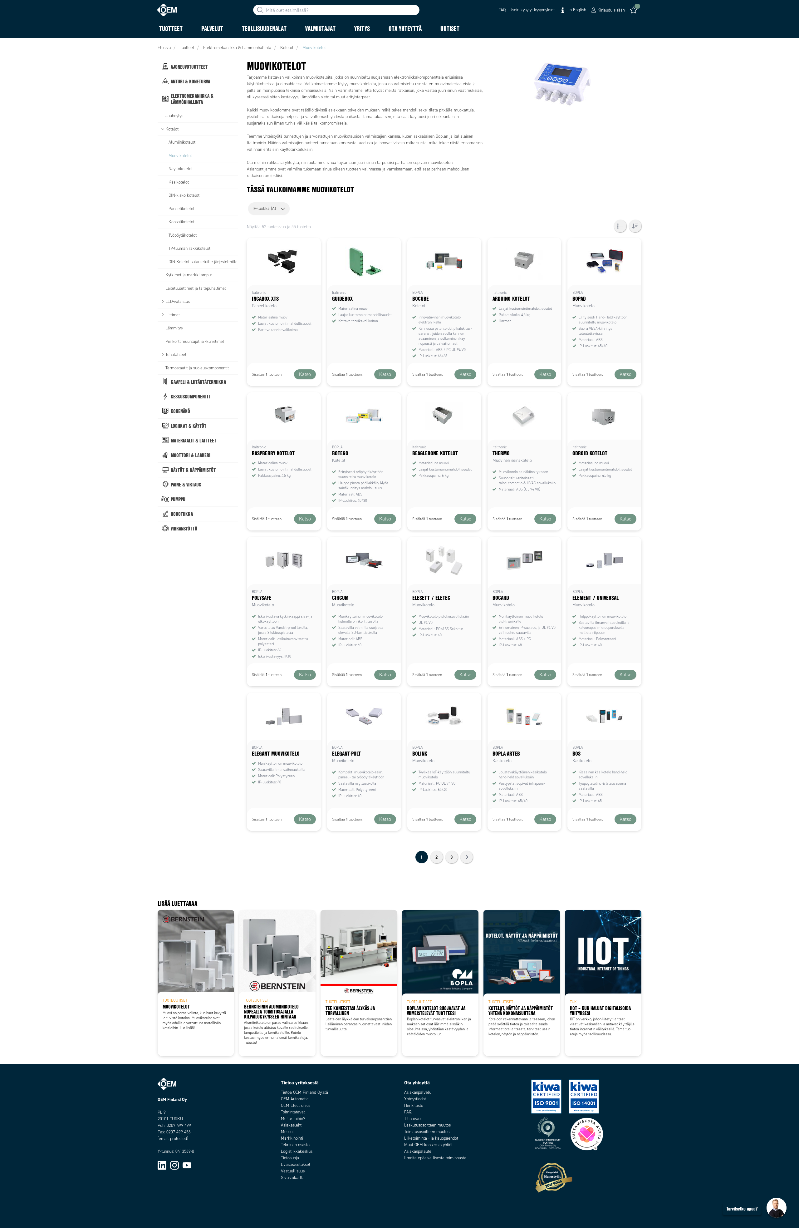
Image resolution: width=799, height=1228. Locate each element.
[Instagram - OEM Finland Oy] (174, 1165)
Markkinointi (292, 1138)
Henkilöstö (413, 1105)
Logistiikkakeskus (296, 1151)
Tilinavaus (413, 1118)
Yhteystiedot (415, 1099)
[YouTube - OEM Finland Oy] (187, 1165)
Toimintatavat (293, 1112)
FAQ (407, 1112)
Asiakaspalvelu (417, 1092)
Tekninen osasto (295, 1144)
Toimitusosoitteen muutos (426, 1131)
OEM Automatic (294, 1099)
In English (576, 9)
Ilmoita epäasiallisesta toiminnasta (435, 1158)
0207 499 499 (179, 1125)
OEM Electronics (295, 1105)
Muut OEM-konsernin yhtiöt (428, 1144)
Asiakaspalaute (417, 1151)
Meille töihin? (293, 1118)
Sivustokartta (293, 1177)
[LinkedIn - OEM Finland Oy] (162, 1165)
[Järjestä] (635, 226)
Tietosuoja (290, 1158)
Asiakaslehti (291, 1125)
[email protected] (173, 1138)
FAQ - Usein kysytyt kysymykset (526, 9)
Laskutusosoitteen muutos (427, 1125)
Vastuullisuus (293, 1171)
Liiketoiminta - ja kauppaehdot (431, 1138)
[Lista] (620, 226)
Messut (287, 1131)
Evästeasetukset (295, 1164)
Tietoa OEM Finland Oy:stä (304, 1092)
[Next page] (466, 857)
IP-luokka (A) (264, 208)
